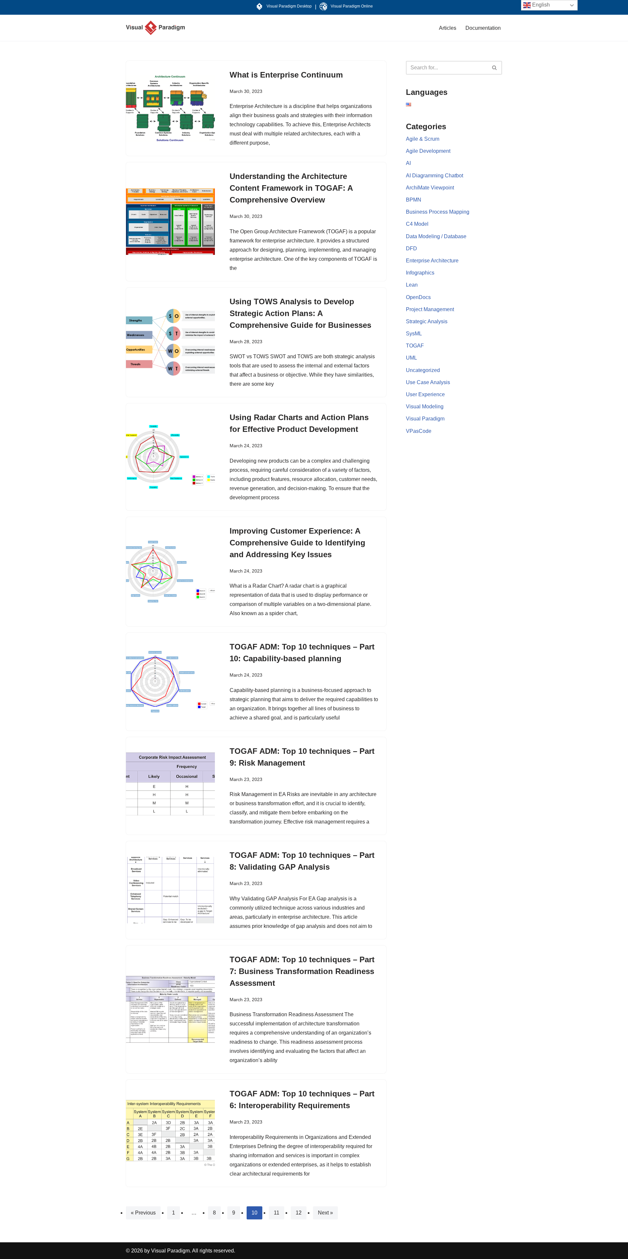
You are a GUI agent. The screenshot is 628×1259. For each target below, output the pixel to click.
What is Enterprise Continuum (286, 74)
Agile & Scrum (422, 139)
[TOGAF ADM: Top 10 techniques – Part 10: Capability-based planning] (170, 681)
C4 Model (417, 224)
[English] (408, 104)
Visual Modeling (425, 406)
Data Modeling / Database (436, 236)
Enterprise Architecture (432, 260)
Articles (447, 28)
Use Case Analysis (428, 382)
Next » (325, 1212)
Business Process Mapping (437, 212)
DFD (411, 248)
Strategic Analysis (426, 321)
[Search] (494, 68)
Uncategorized (423, 370)
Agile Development (428, 151)
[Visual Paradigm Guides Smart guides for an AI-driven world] (155, 28)
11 (276, 1212)
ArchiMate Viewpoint (430, 187)
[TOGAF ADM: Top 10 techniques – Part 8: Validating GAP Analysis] (170, 890)
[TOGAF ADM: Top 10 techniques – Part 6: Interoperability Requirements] (170, 1133)
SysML (414, 333)
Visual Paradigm (425, 418)
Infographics (420, 272)
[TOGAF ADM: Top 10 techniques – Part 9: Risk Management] (170, 786)
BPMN (413, 200)
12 (299, 1212)
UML (411, 358)
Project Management (430, 309)
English (540, 5)
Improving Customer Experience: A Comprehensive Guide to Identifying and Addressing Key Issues (297, 542)
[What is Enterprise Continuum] (170, 108)
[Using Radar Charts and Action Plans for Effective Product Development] (170, 457)
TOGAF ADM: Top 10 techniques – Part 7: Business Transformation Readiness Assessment (302, 971)
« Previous (143, 1212)
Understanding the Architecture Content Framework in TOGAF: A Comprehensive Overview (291, 188)
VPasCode (418, 431)
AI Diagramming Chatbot (434, 175)
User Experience (425, 394)
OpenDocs (418, 297)
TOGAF (415, 345)
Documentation (483, 28)
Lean (412, 285)
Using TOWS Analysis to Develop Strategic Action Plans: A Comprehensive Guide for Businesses (300, 313)
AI (408, 163)
